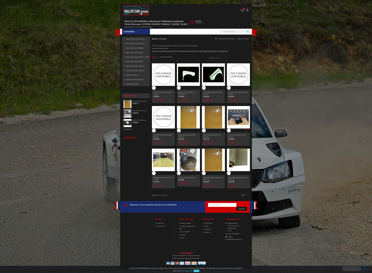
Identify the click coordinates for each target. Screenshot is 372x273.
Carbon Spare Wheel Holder (186, 177)
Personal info (208, 223)
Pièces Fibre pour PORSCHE (134, 66)
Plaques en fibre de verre (133, 79)
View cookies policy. (187, 271)
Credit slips (207, 229)
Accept (196, 271)
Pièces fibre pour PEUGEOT (134, 43)
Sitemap (183, 235)
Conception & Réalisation (179, 255)
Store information (232, 219)
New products (161, 226)
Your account (208, 219)
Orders (206, 226)
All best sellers (128, 129)
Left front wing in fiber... (139, 120)
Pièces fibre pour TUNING (133, 70)
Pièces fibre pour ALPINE (133, 61)
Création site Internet (194, 255)
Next (248, 195)
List (157, 57)
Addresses (207, 232)
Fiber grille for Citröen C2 (139, 111)
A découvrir (130, 137)
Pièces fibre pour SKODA (133, 52)
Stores (183, 238)
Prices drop (160, 223)
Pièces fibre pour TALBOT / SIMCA (136, 57)
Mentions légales (186, 223)
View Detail (158, 100)
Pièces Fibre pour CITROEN (133, 39)
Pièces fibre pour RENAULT (134, 48)
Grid (153, 57)
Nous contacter (185, 232)
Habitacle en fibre (130, 84)
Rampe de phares (130, 75)
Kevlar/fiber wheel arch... (139, 101)
